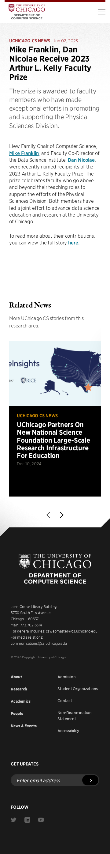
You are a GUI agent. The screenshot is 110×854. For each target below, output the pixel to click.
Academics (21, 701)
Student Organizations (77, 688)
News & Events (24, 725)
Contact (64, 700)
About (16, 676)
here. (73, 242)
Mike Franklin (24, 153)
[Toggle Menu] (101, 12)
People (17, 713)
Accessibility (68, 730)
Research (19, 689)
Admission (66, 676)
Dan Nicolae (81, 160)
